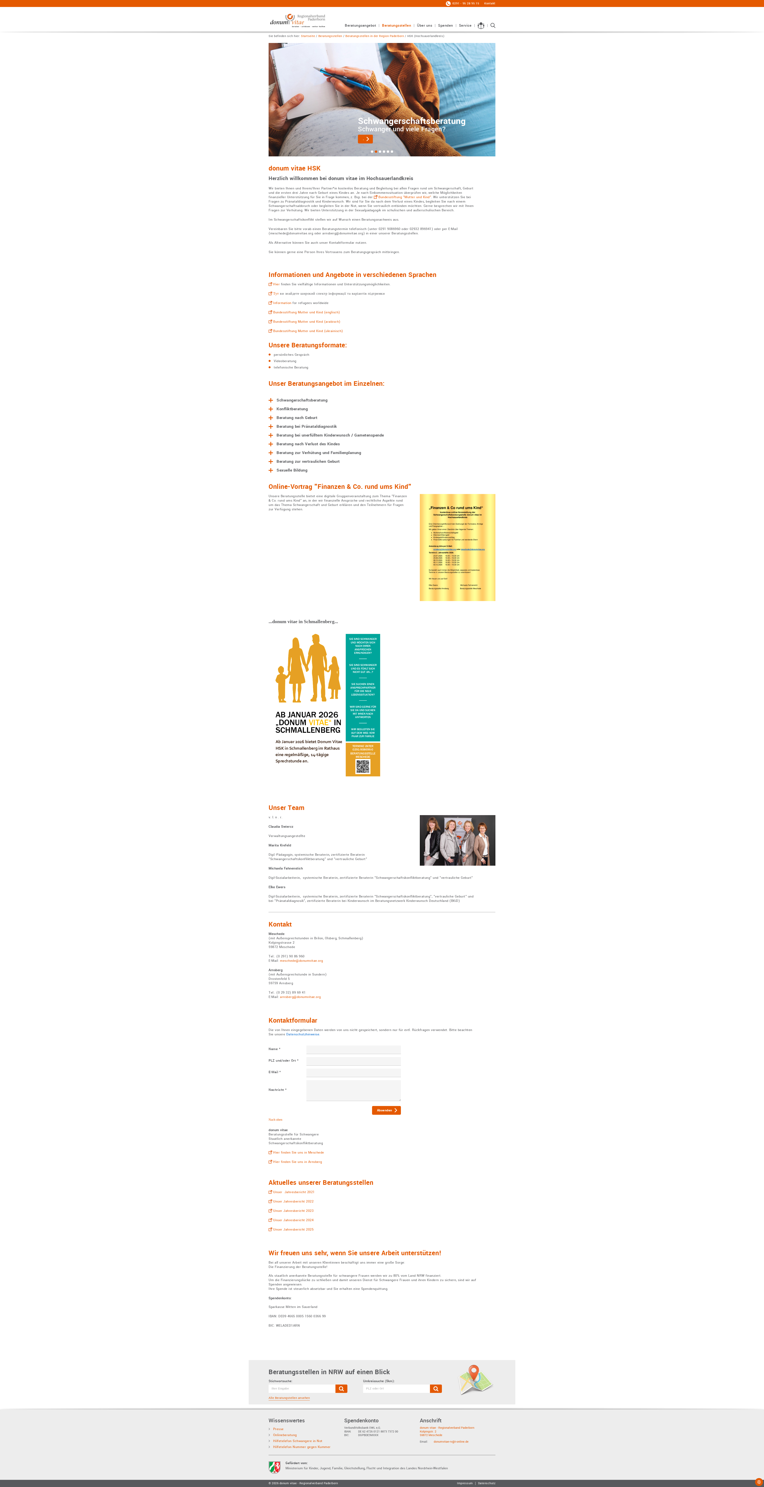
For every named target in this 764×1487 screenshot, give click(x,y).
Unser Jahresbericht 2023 (293, 1210)
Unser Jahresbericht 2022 (293, 1201)
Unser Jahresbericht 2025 (293, 1229)
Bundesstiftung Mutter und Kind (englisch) (306, 312)
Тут (276, 293)
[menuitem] (360, 27)
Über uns (424, 25)
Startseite (308, 36)
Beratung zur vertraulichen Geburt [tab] (308, 461)
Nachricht (278, 1090)
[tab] (372, 151)
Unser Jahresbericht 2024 (293, 1220)
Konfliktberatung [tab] (292, 409)
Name (274, 1049)
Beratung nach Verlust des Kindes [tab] (308, 444)
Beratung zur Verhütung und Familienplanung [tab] (319, 453)
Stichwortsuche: (280, 1381)
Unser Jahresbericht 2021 (294, 1192)
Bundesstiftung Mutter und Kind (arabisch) (306, 321)
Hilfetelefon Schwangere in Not (297, 1441)
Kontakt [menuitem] (489, 3)
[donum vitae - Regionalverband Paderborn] (297, 20)
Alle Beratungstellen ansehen (289, 1398)
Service (465, 25)
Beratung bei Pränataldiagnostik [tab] (307, 426)
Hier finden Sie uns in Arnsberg (297, 1162)
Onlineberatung (284, 1435)
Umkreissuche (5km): (379, 1381)
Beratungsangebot (360, 25)
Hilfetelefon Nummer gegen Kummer (301, 1447)
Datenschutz (487, 1483)
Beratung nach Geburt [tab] (297, 418)
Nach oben (275, 1119)
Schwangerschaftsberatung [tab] (302, 400)
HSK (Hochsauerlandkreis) (425, 36)
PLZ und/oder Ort (283, 1060)
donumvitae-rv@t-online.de (451, 1442)
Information (282, 303)
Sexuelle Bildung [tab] (292, 470)
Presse (278, 1429)
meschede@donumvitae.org (301, 960)
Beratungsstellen (396, 25)
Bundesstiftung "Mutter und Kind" (404, 197)
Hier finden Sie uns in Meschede (298, 1152)
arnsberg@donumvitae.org (300, 997)
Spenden (445, 25)
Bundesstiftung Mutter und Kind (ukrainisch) (308, 331)
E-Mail (275, 1072)
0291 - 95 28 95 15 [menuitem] (465, 3)
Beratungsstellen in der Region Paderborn (374, 36)
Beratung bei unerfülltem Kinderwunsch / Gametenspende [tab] (330, 435)
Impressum (465, 1483)
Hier (276, 284)
